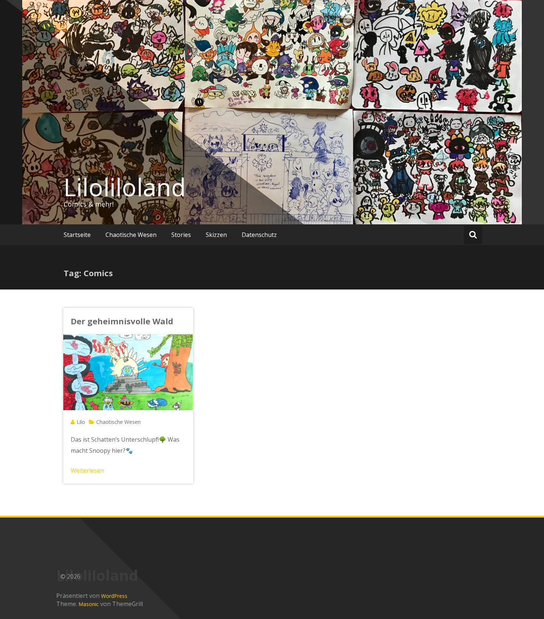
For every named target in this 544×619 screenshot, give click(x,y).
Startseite (77, 235)
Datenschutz (259, 235)
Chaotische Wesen (131, 235)
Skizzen (216, 235)
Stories (181, 235)
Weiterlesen (87, 470)
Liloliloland (125, 187)
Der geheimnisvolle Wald (122, 321)
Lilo (81, 421)
